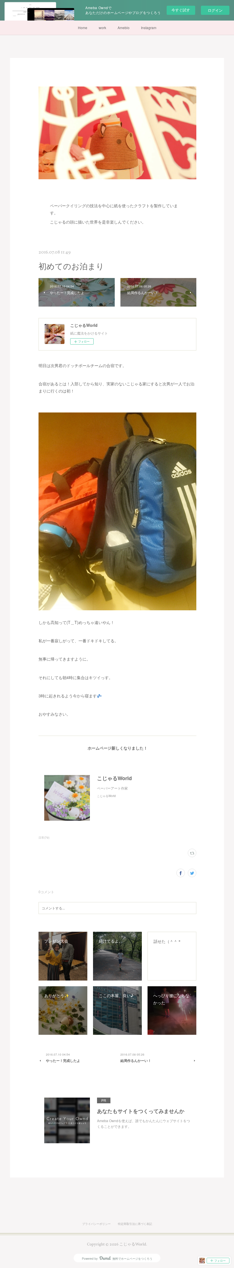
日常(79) (44, 838)
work (102, 27)
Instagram (148, 27)
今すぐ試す (181, 10)
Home (82, 27)
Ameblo (124, 27)
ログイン (215, 10)
